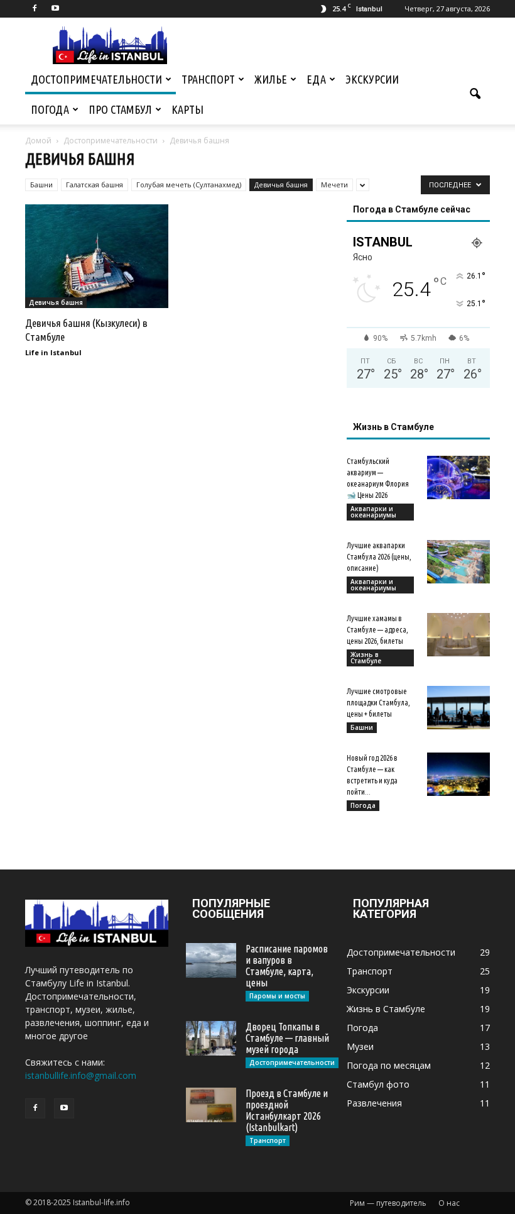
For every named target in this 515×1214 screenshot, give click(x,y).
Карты (187, 109)
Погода (50, 109)
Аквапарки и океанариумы (373, 511)
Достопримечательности (96, 79)
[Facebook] (34, 9)
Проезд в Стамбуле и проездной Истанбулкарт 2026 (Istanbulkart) (287, 1110)
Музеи (360, 1046)
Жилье (270, 79)
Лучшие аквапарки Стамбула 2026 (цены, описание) (379, 556)
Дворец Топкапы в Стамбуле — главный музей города (287, 1038)
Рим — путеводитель (388, 1203)
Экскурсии (372, 79)
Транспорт (208, 79)
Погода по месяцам (389, 1065)
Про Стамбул (120, 109)
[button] (475, 94)
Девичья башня (281, 184)
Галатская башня (94, 184)
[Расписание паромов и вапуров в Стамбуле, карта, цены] (211, 960)
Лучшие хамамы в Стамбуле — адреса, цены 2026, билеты (377, 629)
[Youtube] (55, 9)
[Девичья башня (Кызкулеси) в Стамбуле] (96, 256)
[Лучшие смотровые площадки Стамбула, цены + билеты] (458, 707)
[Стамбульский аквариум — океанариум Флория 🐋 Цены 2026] (458, 477)
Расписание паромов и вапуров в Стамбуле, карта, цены (287, 965)
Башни (41, 184)
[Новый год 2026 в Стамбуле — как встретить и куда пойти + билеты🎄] (458, 774)
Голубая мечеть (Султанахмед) (188, 184)
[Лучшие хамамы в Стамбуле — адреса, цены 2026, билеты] (458, 634)
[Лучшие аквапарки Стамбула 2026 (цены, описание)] (458, 561)
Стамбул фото (378, 1084)
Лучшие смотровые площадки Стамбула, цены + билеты (378, 702)
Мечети (334, 184)
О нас (449, 1203)
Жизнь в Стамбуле (365, 657)
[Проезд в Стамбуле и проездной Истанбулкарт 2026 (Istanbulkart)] (211, 1105)
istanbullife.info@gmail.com (80, 1075)
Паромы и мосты (277, 995)
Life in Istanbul (53, 352)
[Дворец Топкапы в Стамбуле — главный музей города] (211, 1038)
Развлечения (374, 1103)
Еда (316, 79)
